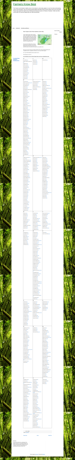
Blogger (43, 454)
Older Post (50, 435)
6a (27, 75)
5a (39, 391)
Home (13, 28)
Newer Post (25, 435)
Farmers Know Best (24, 4)
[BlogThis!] (26, 431)
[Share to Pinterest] (29, 431)
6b (27, 63)
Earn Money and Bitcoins (25, 28)
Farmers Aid (18, 28)
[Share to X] (27, 431)
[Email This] (25, 431)
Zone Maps (27, 432)
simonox (37, 454)
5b (27, 74)
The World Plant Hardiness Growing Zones (16, 59)
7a (30, 105)
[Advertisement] (37, 20)
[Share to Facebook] (28, 431)
